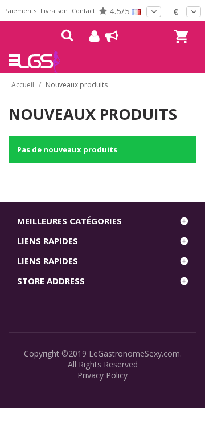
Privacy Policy (102, 375)
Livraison (54, 10)
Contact (83, 10)
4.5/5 (118, 11)
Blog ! (106, 36)
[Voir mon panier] (179, 26)
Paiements (20, 10)
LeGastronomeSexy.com (134, 353)
